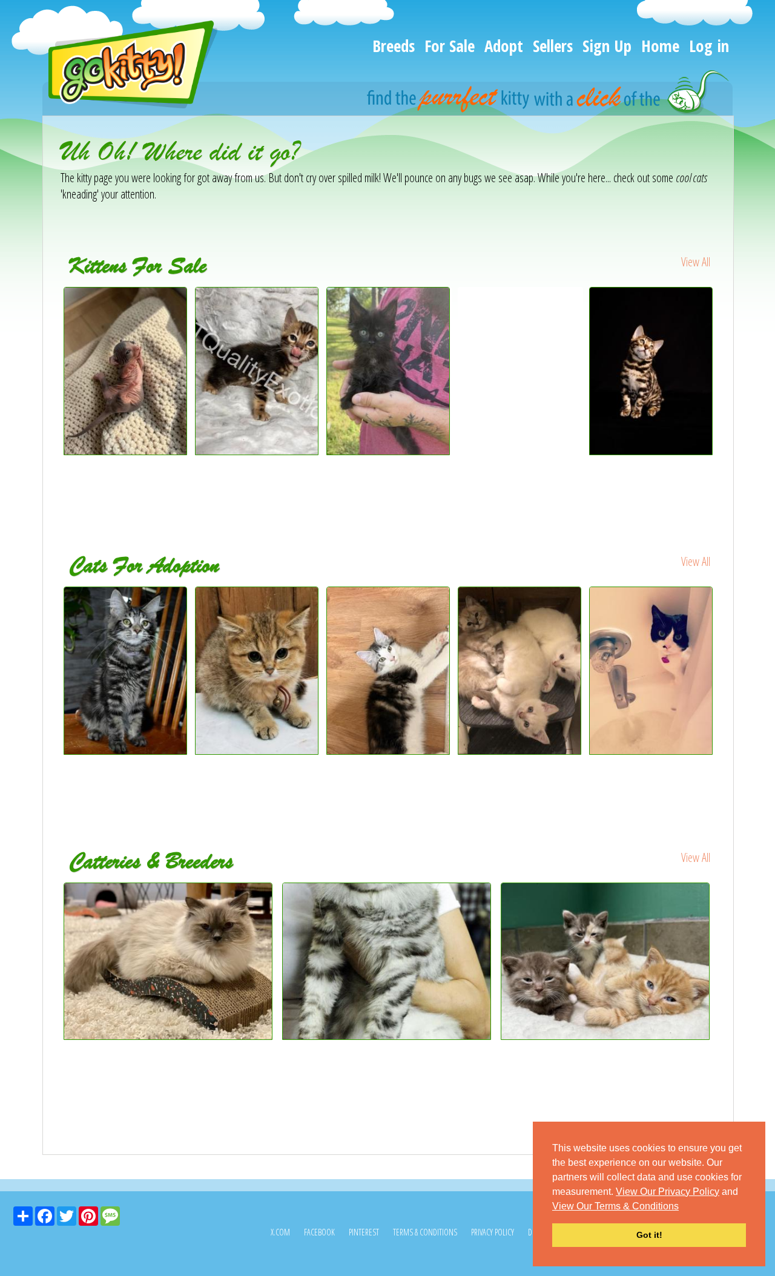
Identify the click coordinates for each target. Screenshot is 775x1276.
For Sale (449, 46)
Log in (709, 46)
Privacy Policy (492, 1232)
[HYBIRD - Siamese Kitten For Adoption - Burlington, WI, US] (520, 671)
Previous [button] (51, 394)
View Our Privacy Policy (667, 1191)
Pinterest (364, 1232)
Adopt (503, 46)
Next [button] (725, 394)
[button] (683, 1207)
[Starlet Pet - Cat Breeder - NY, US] (388, 961)
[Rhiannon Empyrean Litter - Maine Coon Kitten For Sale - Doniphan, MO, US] (388, 450)
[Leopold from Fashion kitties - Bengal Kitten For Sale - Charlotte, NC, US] (651, 371)
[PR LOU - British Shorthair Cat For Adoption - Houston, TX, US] (257, 671)
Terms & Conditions (425, 1232)
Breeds (393, 46)
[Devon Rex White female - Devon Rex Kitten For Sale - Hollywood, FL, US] (520, 312)
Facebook (319, 1232)
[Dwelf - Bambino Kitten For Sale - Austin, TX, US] (126, 450)
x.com (280, 1232)
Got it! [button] (649, 1235)
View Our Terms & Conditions (615, 1206)
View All (695, 262)
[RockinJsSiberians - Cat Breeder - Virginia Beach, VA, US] (170, 961)
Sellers (553, 46)
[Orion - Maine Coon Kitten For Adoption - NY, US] (389, 671)
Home (660, 46)
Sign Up (607, 46)
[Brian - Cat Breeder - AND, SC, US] (607, 961)
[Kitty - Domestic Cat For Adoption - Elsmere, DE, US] (651, 671)
